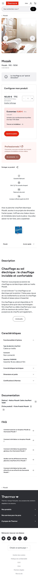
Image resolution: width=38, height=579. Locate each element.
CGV (19, 562)
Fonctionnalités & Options (12, 340)
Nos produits (6, 509)
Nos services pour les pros (11, 515)
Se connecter (11, 157)
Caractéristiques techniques (13, 368)
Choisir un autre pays (18, 548)
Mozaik (5, 15)
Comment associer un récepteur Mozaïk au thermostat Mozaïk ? (17, 431)
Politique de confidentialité (19, 559)
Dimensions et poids (10, 374)
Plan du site (19, 573)
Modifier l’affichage (10, 103)
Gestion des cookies (19, 555)
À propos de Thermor (9, 521)
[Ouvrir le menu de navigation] (3, 3)
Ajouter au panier (11, 134)
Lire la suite (19, 319)
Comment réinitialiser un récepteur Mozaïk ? (17, 440)
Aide (26, 3)
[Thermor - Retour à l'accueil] (12, 3)
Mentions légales (19, 570)
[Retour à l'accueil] (10, 497)
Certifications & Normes (11, 381)
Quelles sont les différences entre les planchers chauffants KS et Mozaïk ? (15, 460)
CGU (19, 566)
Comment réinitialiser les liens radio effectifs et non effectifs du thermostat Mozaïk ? (16, 470)
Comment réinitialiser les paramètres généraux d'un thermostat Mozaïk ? (15, 450)
